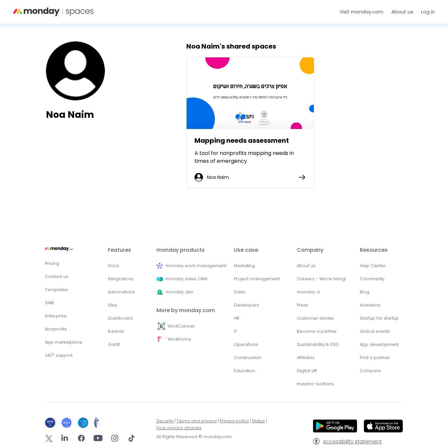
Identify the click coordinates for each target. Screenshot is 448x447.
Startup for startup (379, 318)
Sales (240, 292)
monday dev (179, 292)
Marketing (244, 266)
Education (244, 371)
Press (302, 305)
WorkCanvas (181, 326)
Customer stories (315, 318)
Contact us (56, 276)
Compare (370, 371)
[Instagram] (115, 439)
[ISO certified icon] (68, 422)
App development (379, 344)
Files (112, 305)
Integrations (120, 279)
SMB (49, 303)
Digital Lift (307, 371)
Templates (56, 290)
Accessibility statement (352, 441)
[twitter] (49, 440)
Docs (113, 266)
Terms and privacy (196, 421)
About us (306, 266)
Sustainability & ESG (318, 344)
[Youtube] (98, 439)
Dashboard (120, 318)
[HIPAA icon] (97, 422)
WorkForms (179, 339)
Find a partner (375, 357)
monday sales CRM (186, 279)
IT (235, 331)
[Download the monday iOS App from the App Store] (383, 431)
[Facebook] (81, 439)
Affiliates (306, 357)
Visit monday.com (361, 11)
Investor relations (315, 384)
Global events (375, 331)
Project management (257, 279)
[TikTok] (131, 439)
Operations (246, 344)
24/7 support (58, 355)
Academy (370, 305)
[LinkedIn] (65, 439)
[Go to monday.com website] (59, 251)
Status (258, 421)
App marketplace (63, 342)
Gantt (114, 344)
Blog (364, 292)
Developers (246, 305)
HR (236, 318)
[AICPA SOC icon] (84, 422)
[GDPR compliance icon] (51, 422)
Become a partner (317, 331)
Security (164, 421)
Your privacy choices (178, 428)
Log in (428, 11)
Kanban (116, 331)
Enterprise (56, 316)
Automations (121, 292)
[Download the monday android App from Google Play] (335, 427)
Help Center (373, 266)
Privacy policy (234, 421)
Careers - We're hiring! (321, 279)
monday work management (196, 266)
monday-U (308, 292)
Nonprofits (56, 329)
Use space (250, 93)
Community (372, 279)
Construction (247, 357)
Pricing (52, 263)
